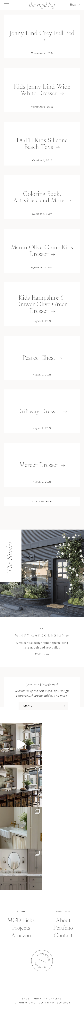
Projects (21, 928)
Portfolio (63, 928)
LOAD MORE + (42, 501)
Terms (25, 999)
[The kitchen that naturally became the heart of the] (21, 786)
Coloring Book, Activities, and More (38, 197)
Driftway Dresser (38, 411)
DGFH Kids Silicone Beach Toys (42, 143)
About (63, 920)
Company (63, 912)
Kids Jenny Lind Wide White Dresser (42, 90)
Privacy (39, 999)
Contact (63, 935)
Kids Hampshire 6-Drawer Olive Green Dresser (42, 304)
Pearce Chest (38, 358)
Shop (73, 4)
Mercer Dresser (38, 465)
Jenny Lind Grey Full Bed (42, 33)
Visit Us (40, 654)
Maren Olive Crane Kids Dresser (42, 250)
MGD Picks (21, 920)
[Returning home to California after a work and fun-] (21, 828)
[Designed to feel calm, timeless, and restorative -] (21, 869)
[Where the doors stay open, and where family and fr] (21, 744)
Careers (55, 999)
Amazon (21, 935)
